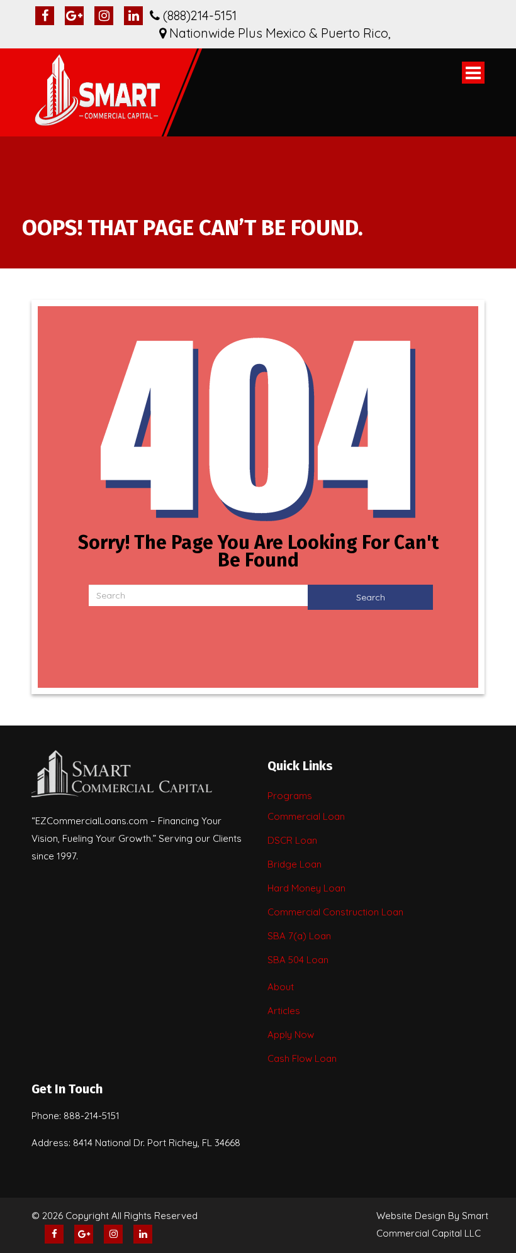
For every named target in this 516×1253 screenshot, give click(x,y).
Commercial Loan (306, 816)
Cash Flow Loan (302, 1058)
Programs (289, 796)
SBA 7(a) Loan (299, 936)
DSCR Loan (292, 840)
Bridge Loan (294, 864)
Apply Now (290, 1034)
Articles (283, 1011)
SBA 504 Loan (297, 960)
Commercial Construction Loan (335, 912)
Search (370, 597)
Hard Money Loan (306, 888)
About (280, 987)
